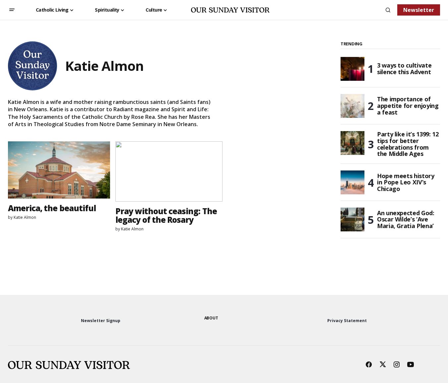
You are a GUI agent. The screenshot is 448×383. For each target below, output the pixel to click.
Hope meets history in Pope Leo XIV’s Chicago (405, 182)
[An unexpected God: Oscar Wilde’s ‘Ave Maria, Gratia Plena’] (352, 219)
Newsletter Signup (100, 320)
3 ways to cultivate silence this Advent (404, 68)
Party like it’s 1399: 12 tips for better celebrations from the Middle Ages (407, 144)
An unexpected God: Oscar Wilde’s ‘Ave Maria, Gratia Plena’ (405, 219)
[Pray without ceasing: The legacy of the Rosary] (169, 171)
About (211, 318)
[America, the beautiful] (59, 170)
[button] (12, 10)
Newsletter (418, 10)
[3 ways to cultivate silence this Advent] (352, 69)
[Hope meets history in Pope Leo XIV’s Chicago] (352, 182)
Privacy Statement (347, 320)
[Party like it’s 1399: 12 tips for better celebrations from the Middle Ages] (352, 143)
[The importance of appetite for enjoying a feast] (352, 106)
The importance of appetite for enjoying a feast (407, 105)
